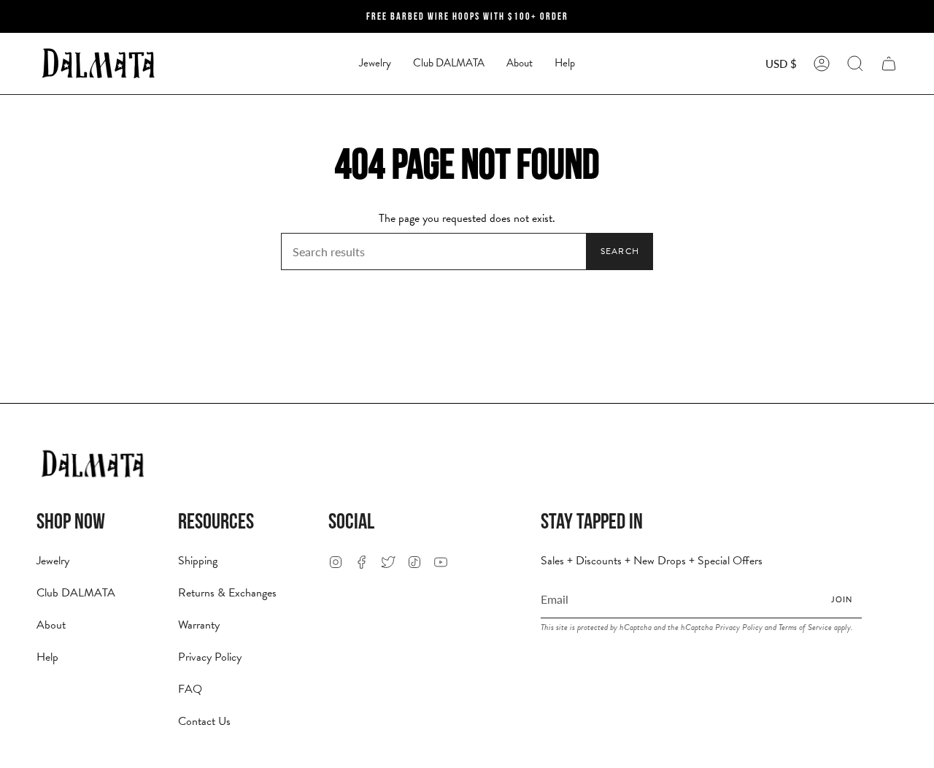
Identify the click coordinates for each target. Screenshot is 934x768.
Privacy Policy (210, 657)
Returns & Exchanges (227, 593)
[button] (375, 63)
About (51, 625)
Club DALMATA (75, 593)
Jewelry (52, 560)
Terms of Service (805, 627)
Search (620, 251)
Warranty (199, 625)
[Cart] (889, 63)
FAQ (190, 689)
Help (47, 657)
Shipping (197, 560)
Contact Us (204, 721)
